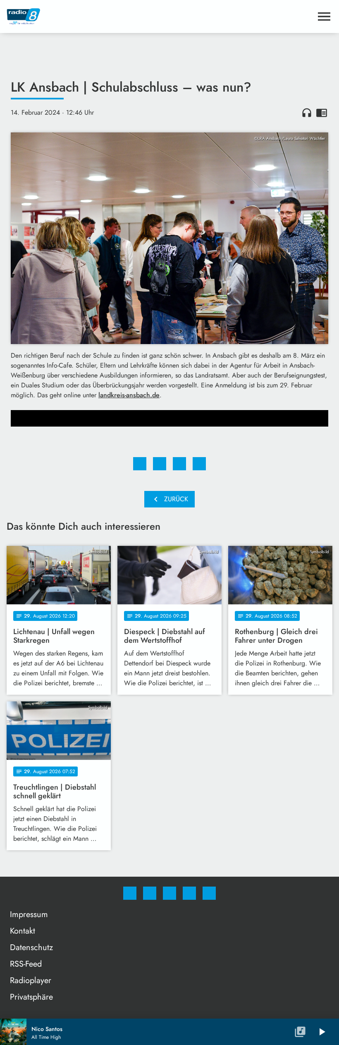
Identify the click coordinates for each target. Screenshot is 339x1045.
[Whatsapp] (169, 893)
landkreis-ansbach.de (129, 395)
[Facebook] (129, 893)
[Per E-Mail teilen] (199, 463)
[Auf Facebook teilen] (139, 463)
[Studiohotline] (189, 893)
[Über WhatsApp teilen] (179, 463)
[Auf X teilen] (159, 463)
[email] (209, 893)
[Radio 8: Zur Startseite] (160, 16)
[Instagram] (149, 893)
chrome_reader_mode (321, 112)
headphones (307, 112)
